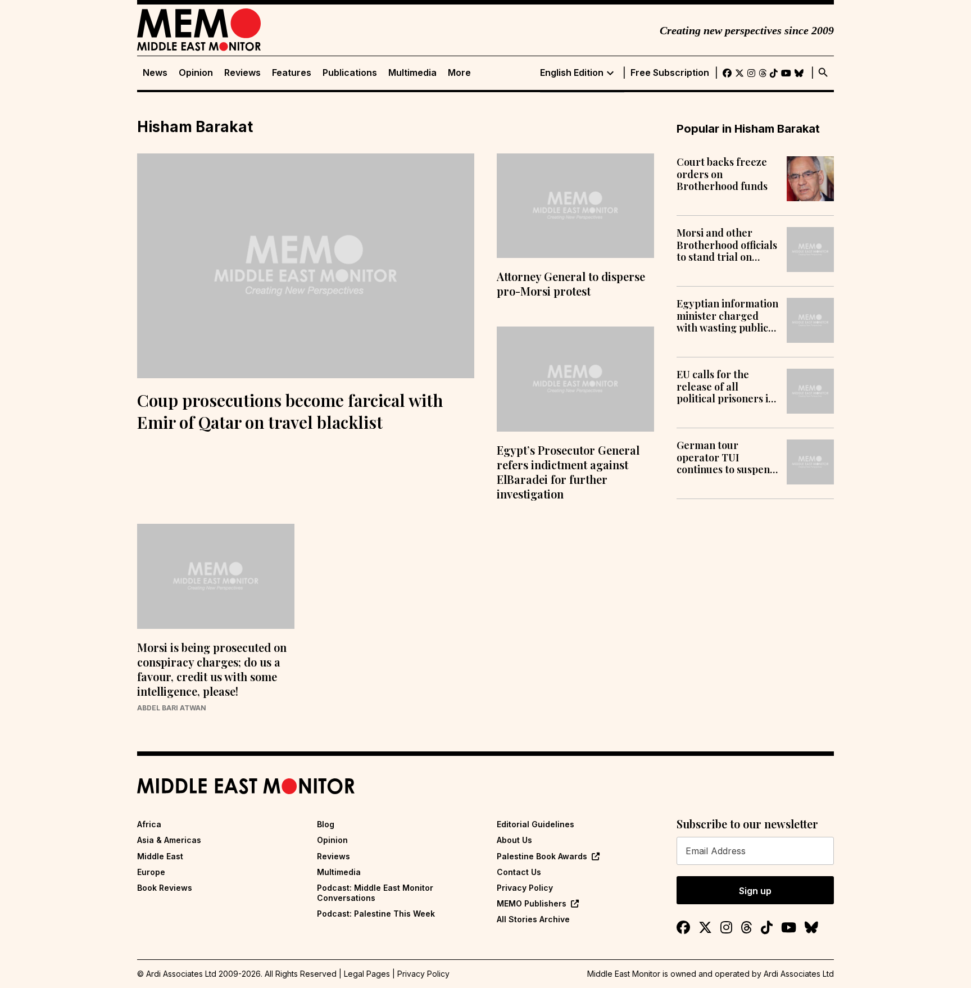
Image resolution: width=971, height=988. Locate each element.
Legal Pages (367, 973)
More (459, 72)
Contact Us (519, 872)
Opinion (196, 72)
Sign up (755, 890)
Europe (151, 872)
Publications (350, 72)
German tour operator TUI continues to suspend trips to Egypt (726, 457)
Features (291, 72)
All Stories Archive (533, 919)
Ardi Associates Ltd (799, 973)
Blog (325, 824)
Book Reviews (164, 887)
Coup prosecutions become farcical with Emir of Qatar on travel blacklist (290, 411)
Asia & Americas (169, 840)
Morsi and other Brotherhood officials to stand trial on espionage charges (727, 245)
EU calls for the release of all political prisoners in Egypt (725, 387)
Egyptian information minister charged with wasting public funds (727, 316)
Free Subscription (669, 72)
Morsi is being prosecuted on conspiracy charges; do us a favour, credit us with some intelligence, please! (212, 669)
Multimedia (412, 72)
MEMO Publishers (531, 903)
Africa (149, 824)
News (155, 72)
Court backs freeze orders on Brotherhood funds (722, 174)
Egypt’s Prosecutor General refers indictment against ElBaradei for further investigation (568, 471)
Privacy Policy (525, 887)
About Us (514, 840)
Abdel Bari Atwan (171, 708)
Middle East (160, 856)
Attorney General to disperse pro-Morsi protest (571, 283)
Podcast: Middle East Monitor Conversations (375, 893)
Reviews (242, 72)
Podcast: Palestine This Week (376, 913)
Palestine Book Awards (542, 856)
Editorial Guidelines (535, 824)
